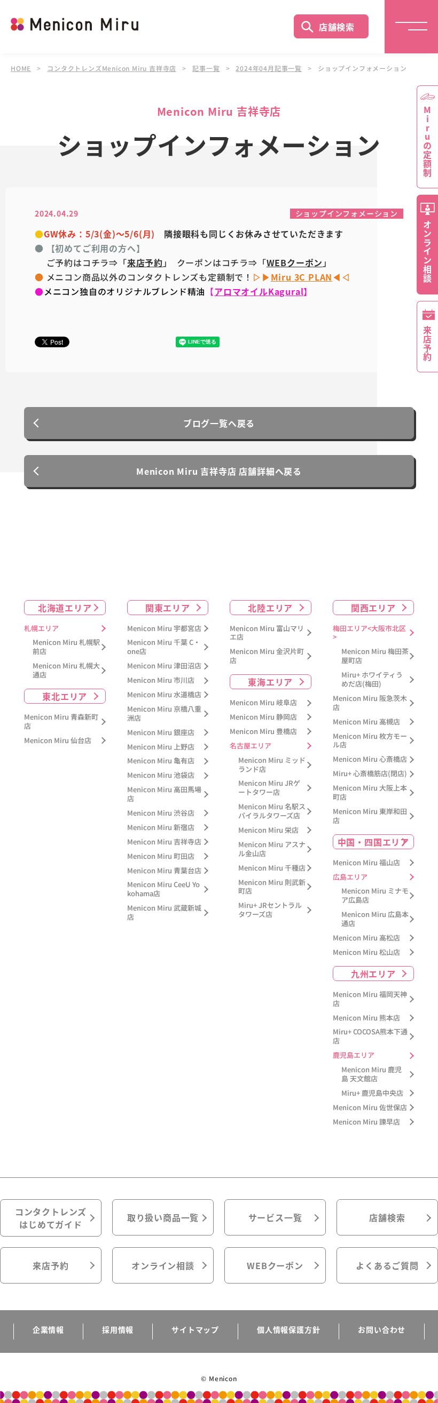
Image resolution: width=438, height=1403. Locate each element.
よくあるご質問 (387, 1265)
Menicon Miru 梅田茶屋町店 (375, 656)
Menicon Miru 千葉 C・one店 (163, 647)
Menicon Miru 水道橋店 (164, 694)
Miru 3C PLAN (302, 276)
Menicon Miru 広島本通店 (375, 919)
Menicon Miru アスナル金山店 (272, 849)
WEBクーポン (275, 1265)
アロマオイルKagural (258, 291)
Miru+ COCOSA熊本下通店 (370, 1036)
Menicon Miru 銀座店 (160, 732)
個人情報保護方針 (288, 1329)
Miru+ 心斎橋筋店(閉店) (370, 773)
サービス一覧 (275, 1217)
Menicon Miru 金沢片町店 (267, 656)
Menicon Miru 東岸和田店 (370, 816)
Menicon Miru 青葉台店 (164, 870)
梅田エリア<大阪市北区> (369, 633)
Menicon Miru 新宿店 (160, 827)
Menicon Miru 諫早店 (366, 1122)
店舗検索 (337, 26)
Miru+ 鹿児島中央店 (372, 1093)
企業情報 (48, 1329)
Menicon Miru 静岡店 (263, 717)
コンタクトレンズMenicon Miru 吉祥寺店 (111, 68)
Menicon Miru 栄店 (268, 830)
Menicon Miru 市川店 (160, 680)
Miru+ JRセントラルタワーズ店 (270, 910)
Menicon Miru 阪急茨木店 (370, 703)
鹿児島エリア (353, 1055)
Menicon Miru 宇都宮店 (164, 628)
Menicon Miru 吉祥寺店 (164, 842)
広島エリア (350, 877)
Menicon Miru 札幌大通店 (66, 670)
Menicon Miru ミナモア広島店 (375, 896)
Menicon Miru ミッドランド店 (272, 765)
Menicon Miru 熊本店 (366, 1018)
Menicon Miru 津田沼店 (164, 666)
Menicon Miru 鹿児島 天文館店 (371, 1074)
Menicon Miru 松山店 (366, 952)
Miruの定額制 (427, 141)
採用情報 (118, 1329)
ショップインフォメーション (346, 213)
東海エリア (270, 681)
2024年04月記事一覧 (269, 68)
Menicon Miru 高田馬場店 (164, 794)
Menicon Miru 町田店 (160, 856)
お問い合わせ (381, 1329)
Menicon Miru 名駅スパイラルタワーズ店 (272, 811)
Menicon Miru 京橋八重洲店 (164, 714)
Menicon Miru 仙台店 (57, 740)
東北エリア (64, 696)
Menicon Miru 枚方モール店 (370, 741)
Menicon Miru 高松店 (366, 938)
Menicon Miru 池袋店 (160, 775)
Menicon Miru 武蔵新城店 (164, 913)
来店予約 (145, 262)
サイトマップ (195, 1329)
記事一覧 (206, 68)
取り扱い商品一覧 (163, 1217)
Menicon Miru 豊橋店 (263, 731)
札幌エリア (41, 628)
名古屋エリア (250, 746)
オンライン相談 (162, 1265)
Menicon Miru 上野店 (160, 747)
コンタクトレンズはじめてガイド (51, 1218)
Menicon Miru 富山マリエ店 (267, 633)
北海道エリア (65, 607)
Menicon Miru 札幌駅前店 (66, 647)
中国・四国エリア (373, 841)
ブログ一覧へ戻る (219, 423)
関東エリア (167, 607)
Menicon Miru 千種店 (272, 868)
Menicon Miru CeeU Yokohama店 (163, 889)
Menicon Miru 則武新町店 (272, 887)
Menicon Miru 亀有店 (160, 761)
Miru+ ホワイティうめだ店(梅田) (372, 680)
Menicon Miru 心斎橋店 (370, 759)
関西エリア (373, 607)
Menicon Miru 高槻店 (366, 722)
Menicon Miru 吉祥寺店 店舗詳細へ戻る (219, 471)
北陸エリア (270, 607)
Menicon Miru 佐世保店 (370, 1107)
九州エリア (373, 973)
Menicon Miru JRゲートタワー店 (269, 788)
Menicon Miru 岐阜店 (263, 702)
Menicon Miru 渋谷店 (160, 813)
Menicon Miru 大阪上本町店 (370, 793)
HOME (21, 68)
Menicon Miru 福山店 (366, 862)
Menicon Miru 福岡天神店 (370, 999)
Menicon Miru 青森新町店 (61, 722)
